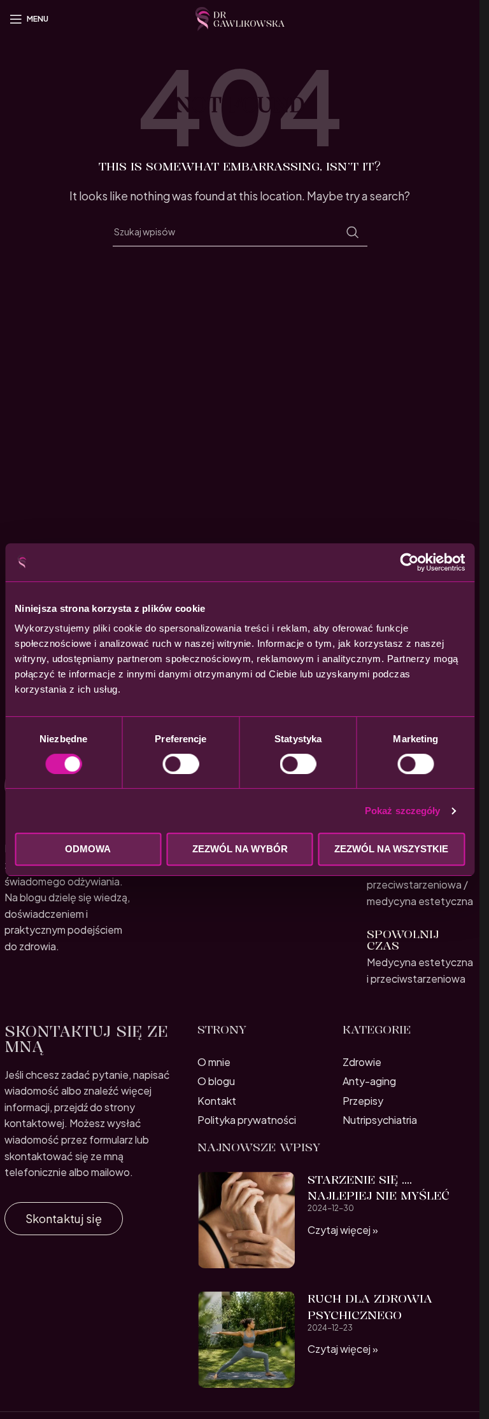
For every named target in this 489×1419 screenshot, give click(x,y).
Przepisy (363, 1100)
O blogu (216, 1081)
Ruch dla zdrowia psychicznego (370, 1306)
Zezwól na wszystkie (391, 848)
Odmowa (88, 848)
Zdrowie (362, 1062)
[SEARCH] (352, 232)
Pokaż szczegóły (403, 810)
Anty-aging (369, 1081)
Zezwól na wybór (240, 848)
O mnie (213, 1062)
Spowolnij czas (403, 939)
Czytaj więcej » (343, 1229)
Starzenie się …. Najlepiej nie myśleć (379, 1187)
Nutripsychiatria (380, 1119)
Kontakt (216, 1100)
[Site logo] (240, 17)
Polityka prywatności (246, 1119)
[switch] (180, 764)
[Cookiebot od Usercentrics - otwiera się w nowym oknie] (409, 562)
